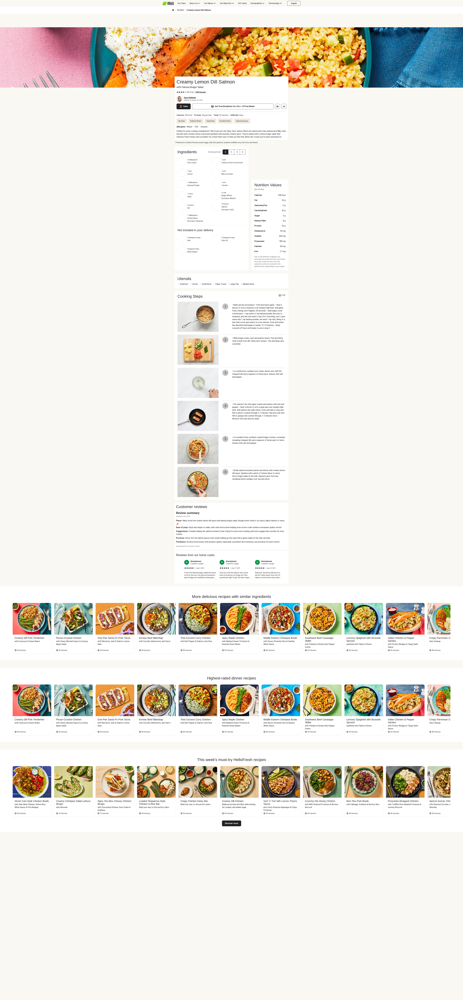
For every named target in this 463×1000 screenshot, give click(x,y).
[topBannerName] (231, 20)
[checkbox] (177, 92)
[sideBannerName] (270, 162)
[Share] (283, 106)
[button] (225, 152)
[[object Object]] (277, 106)
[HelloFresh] (168, 3)
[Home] (173, 10)
